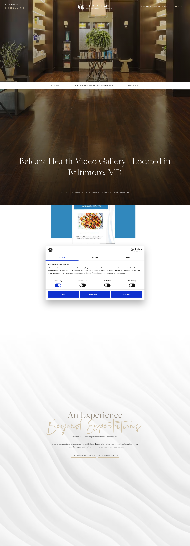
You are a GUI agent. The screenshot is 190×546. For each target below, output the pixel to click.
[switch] (82, 285)
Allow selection (95, 294)
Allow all (126, 294)
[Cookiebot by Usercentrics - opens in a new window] (132, 250)
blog (70, 192)
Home (63, 192)
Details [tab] (95, 257)
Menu (180, 6)
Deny (63, 294)
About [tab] (128, 257)
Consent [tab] (62, 257)
